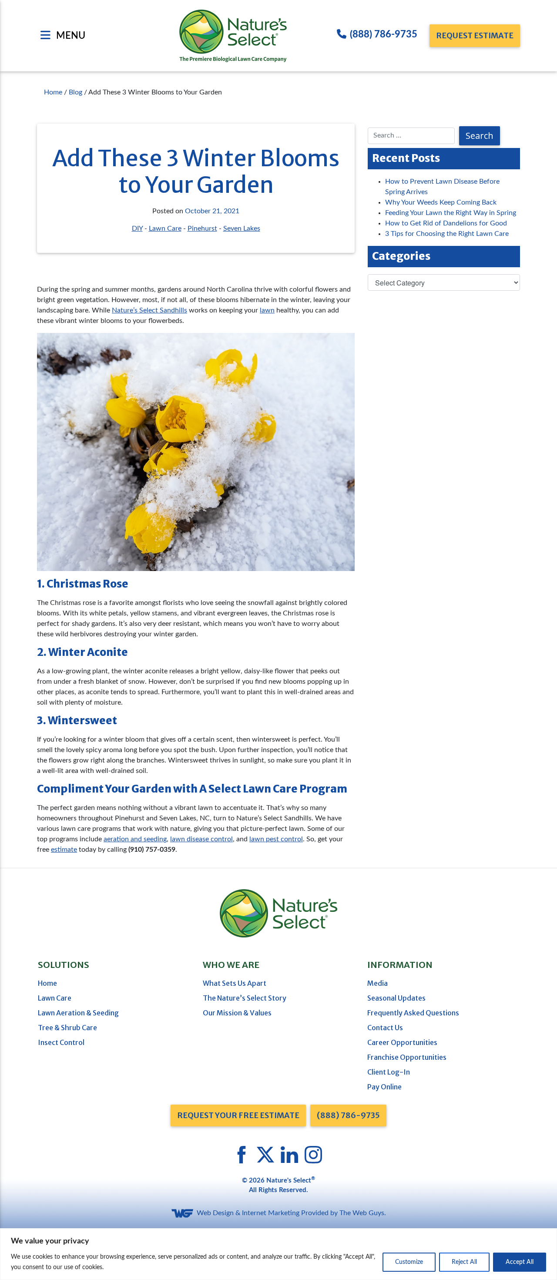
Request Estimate (474, 35)
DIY (137, 228)
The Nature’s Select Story (244, 998)
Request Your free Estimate (238, 1115)
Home (47, 983)
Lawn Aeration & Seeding (78, 1012)
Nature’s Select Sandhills (149, 310)
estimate (64, 849)
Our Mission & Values (237, 1012)
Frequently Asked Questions (413, 1012)
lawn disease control (201, 839)
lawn (267, 310)
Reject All (464, 1262)
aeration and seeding (135, 839)
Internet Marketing (270, 1212)
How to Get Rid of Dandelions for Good (446, 223)
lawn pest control (276, 839)
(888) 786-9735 (383, 34)
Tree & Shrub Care (67, 1027)
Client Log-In (388, 1072)
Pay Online (384, 1086)
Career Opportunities (402, 1042)
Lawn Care (165, 228)
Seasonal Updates (396, 998)
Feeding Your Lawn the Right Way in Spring (450, 212)
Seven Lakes (241, 228)
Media (377, 983)
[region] (278, 1254)
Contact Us (385, 1027)
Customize (409, 1262)
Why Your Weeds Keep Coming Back (441, 202)
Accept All (520, 1262)
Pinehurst (202, 228)
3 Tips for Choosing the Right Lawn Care (447, 233)
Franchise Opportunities (406, 1057)
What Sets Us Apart (234, 983)
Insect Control (61, 1042)
